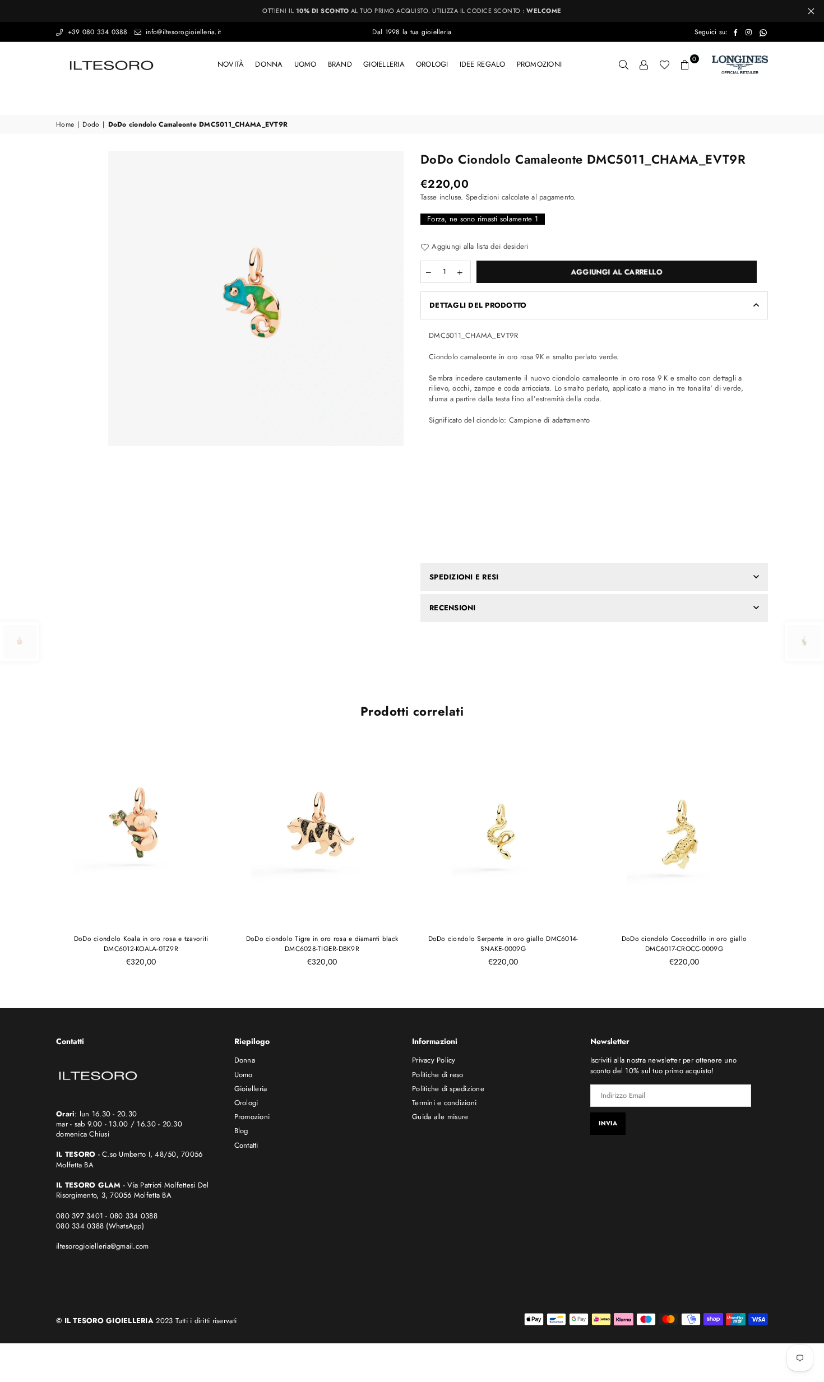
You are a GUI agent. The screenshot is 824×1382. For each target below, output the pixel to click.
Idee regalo (483, 64)
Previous (38, 859)
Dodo (90, 124)
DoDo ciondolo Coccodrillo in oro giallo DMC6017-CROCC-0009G (684, 944)
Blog (241, 1130)
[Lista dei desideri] (664, 64)
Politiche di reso (437, 1074)
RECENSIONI (452, 607)
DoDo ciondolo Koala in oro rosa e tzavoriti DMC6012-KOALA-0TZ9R (141, 944)
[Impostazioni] (644, 64)
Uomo (305, 64)
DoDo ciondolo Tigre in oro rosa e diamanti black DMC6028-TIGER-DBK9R (322, 944)
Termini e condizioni (444, 1102)
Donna (269, 64)
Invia (608, 1123)
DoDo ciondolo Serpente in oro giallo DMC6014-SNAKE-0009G (503, 944)
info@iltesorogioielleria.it (182, 32)
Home (65, 124)
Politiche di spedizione (448, 1088)
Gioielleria (384, 64)
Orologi (246, 1102)
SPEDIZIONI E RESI (463, 577)
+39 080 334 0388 (96, 32)
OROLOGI (432, 64)
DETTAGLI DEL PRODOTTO (477, 305)
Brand (340, 64)
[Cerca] (624, 64)
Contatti (246, 1145)
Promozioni (539, 64)
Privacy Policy (434, 1060)
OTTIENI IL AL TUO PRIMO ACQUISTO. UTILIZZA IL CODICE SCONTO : (412, 10)
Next (786, 859)
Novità (230, 64)
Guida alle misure (440, 1116)
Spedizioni (482, 197)
